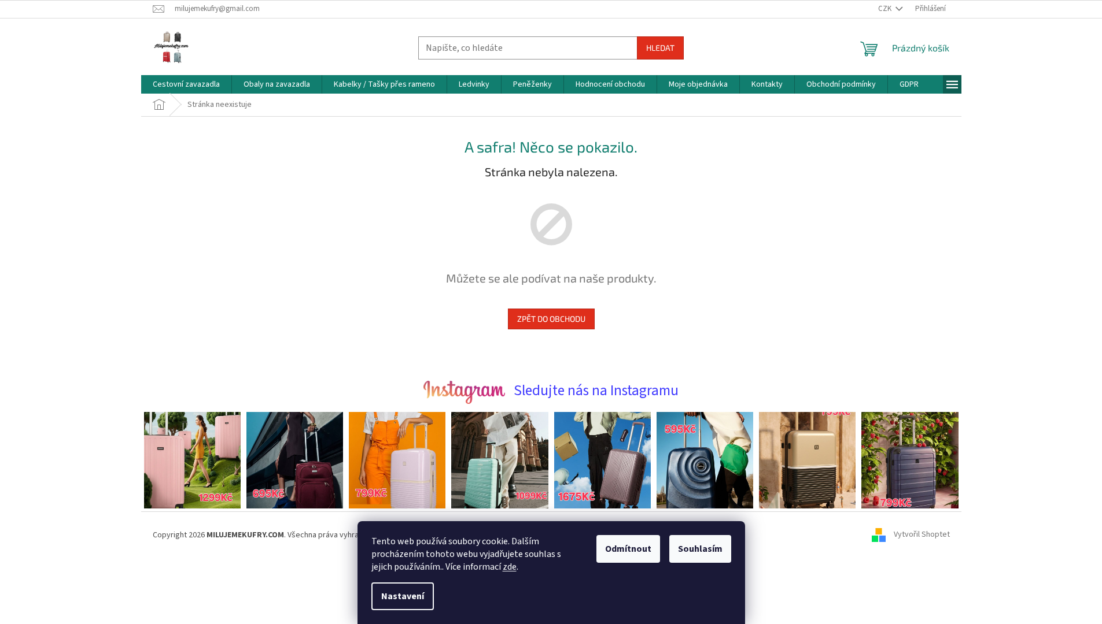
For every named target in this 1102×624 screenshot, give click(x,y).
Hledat (660, 48)
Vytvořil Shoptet (922, 535)
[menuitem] (186, 84)
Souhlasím (700, 549)
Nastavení (402, 596)
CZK (885, 8)
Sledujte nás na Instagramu (596, 390)
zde (510, 566)
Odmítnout (628, 549)
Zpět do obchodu (551, 319)
